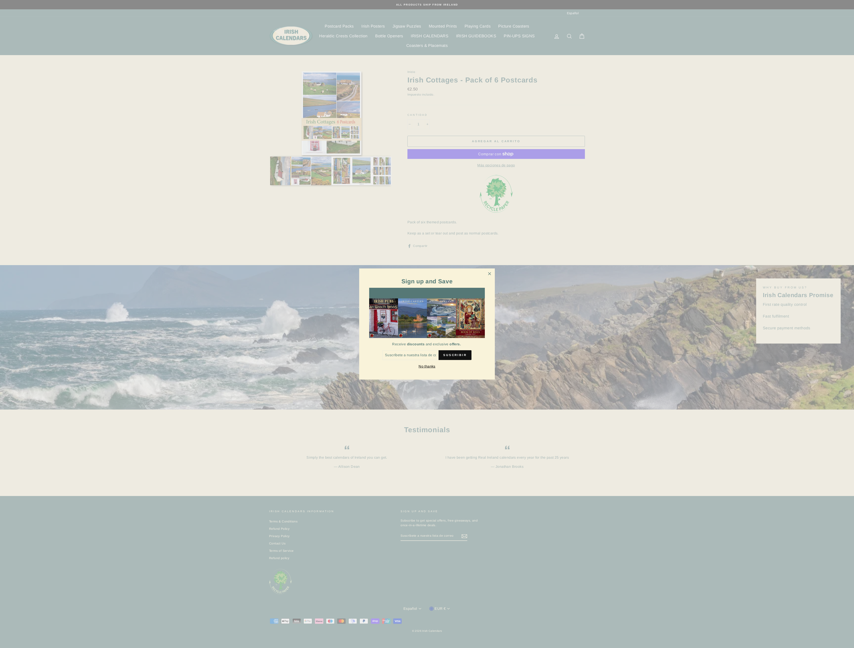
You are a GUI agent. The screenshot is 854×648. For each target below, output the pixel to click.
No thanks (427, 366)
